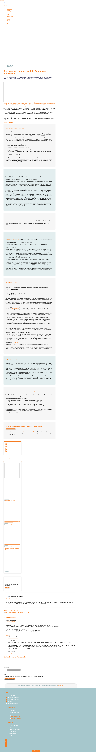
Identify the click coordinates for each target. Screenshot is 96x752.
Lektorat (8, 10)
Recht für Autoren (9, 65)
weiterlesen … (6, 499)
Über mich (9, 11)
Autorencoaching (10, 7)
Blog (8, 14)
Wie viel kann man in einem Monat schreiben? (12, 544)
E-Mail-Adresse (7, 672)
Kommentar (6, 667)
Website (5, 674)
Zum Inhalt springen (4, 0)
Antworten (8, 635)
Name (5, 669)
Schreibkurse (9, 9)
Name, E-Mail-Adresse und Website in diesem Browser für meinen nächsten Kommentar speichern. (25, 676)
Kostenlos (9, 13)
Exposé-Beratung (33, 431)
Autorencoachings (21, 431)
